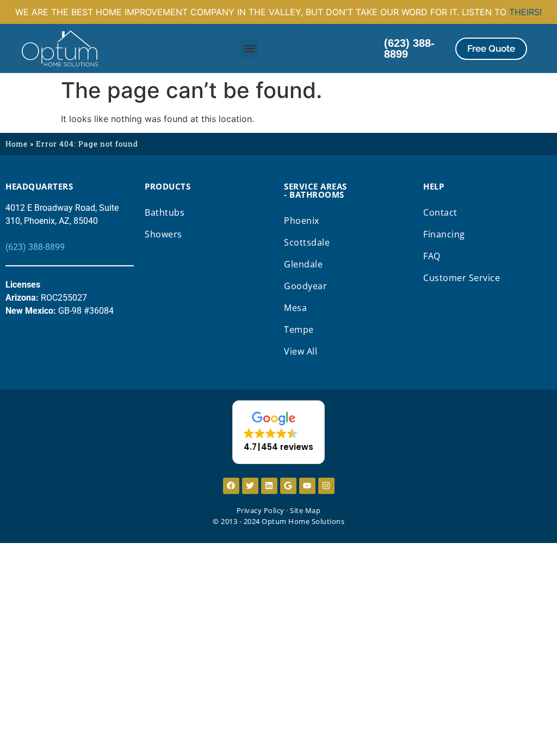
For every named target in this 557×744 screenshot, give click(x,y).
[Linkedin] (269, 486)
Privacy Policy (260, 510)
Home (16, 144)
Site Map (305, 510)
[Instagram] (326, 486)
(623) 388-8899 (35, 247)
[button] (249, 49)
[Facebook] (231, 486)
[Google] (288, 486)
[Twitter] (250, 486)
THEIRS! (525, 12)
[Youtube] (307, 486)
